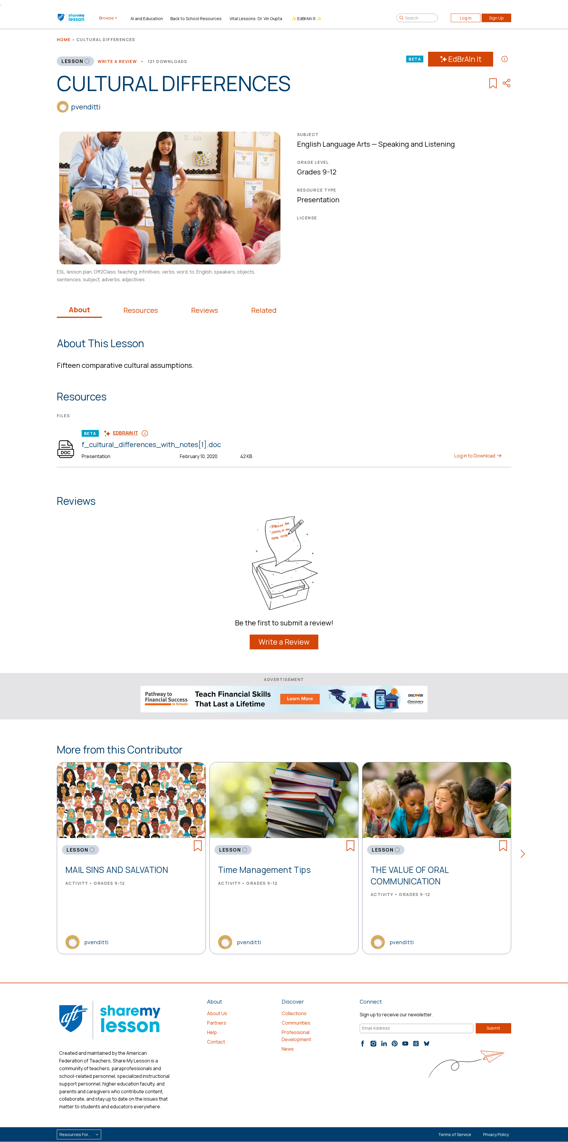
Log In (466, 18)
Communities (296, 1023)
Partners (216, 1023)
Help (212, 1032)
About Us (217, 1013)
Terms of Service (454, 1134)
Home (64, 39)
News (288, 1049)
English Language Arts (333, 144)
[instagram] (373, 1043)
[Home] (71, 18)
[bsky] (427, 1043)
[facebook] (363, 1043)
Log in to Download (475, 455)
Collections (294, 1013)
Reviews (204, 310)
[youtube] (405, 1043)
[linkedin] (384, 1043)
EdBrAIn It (465, 59)
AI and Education (146, 18)
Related (264, 310)
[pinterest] (395, 1043)
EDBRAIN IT (125, 433)
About (79, 309)
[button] (525, 854)
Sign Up (496, 18)
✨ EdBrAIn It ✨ (306, 18)
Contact (216, 1042)
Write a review (117, 61)
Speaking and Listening (416, 144)
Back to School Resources (196, 18)
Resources (140, 310)
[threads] (416, 1043)
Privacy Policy (496, 1134)
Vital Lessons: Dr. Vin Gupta (256, 18)
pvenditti (86, 106)
